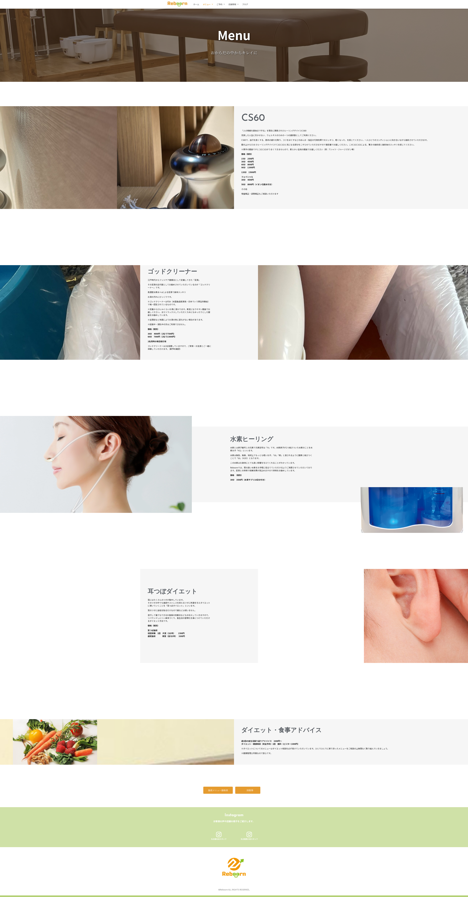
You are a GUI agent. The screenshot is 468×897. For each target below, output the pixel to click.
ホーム (196, 4)
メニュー (207, 4)
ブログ (245, 4)
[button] (208, 4)
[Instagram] (219, 834)
